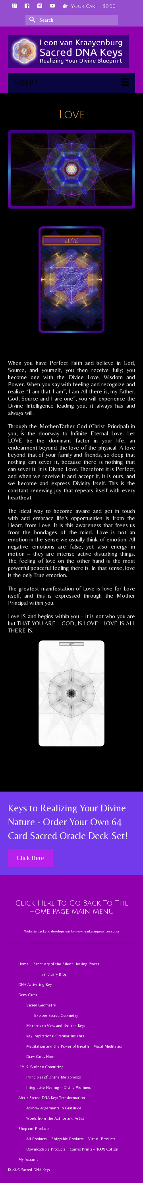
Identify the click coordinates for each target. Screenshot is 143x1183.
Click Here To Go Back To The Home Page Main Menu (71, 907)
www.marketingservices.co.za (97, 931)
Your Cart (93, 6)
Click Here (30, 858)
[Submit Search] (31, 20)
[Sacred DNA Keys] (68, 51)
